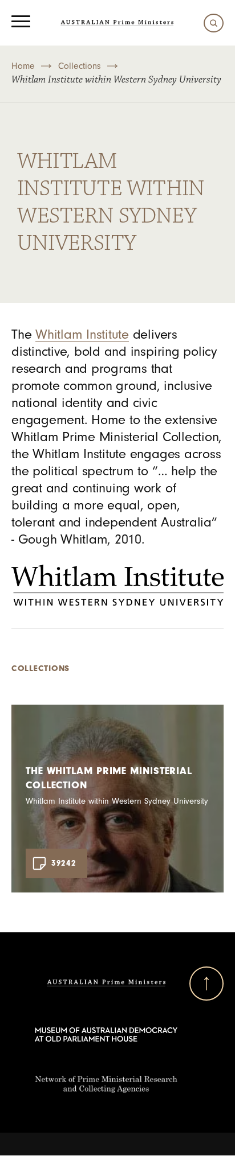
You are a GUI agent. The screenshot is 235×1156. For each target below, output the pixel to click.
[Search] (211, 23)
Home (23, 66)
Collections (79, 66)
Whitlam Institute (82, 334)
